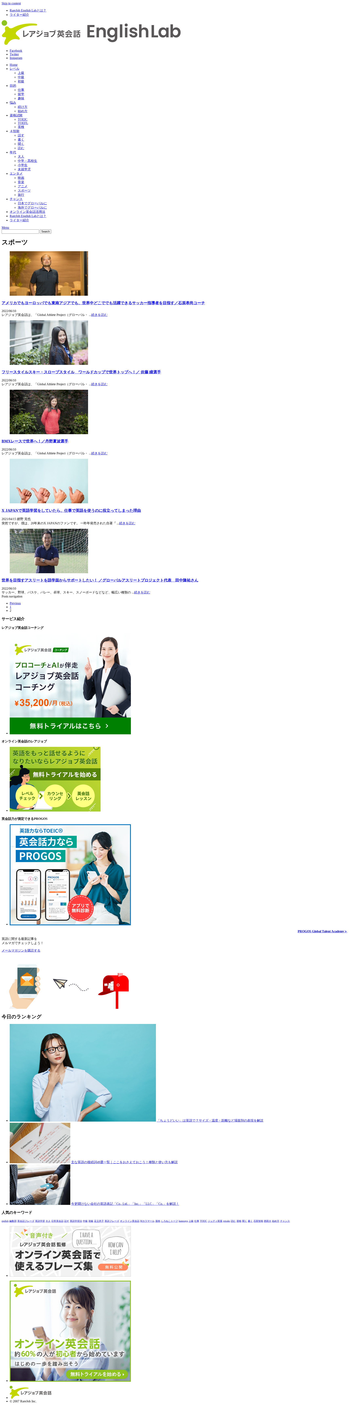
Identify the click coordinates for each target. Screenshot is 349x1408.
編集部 (13, 1221)
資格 (239, 1221)
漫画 (157, 1221)
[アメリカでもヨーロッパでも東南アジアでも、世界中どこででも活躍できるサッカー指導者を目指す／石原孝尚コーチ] (49, 294)
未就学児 (24, 169)
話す (21, 135)
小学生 (22, 165)
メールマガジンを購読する (21, 950)
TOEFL (23, 123)
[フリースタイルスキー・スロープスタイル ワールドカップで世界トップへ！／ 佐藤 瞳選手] (49, 363)
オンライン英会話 (129, 1221)
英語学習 (40, 1221)
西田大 (267, 1221)
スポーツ (24, 190)
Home (14, 64)
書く (21, 139)
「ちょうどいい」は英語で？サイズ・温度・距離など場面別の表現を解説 (210, 1120)
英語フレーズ (112, 1221)
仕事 (21, 90)
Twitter (14, 54)
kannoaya (183, 1221)
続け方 (22, 107)
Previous (15, 603)
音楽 (21, 182)
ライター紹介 (19, 14)
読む (21, 148)
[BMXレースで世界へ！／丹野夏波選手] (49, 433)
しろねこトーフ (169, 1221)
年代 (13, 152)
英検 (21, 127)
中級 (21, 77)
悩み (13, 102)
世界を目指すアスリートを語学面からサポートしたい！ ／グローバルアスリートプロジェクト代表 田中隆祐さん (100, 580)
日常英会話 (57, 1221)
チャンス (16, 199)
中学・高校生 (27, 161)
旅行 (21, 194)
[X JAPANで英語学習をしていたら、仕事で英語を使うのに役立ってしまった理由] (49, 502)
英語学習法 (76, 1221)
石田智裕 (258, 1221)
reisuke (226, 1221)
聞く (21, 144)
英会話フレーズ (25, 1221)
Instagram (16, 58)
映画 (21, 177)
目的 (13, 85)
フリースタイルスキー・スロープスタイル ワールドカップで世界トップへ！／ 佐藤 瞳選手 (81, 372)
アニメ (22, 186)
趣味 (21, 98)
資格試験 (16, 115)
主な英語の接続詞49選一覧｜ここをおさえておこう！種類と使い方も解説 (124, 1162)
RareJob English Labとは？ (28, 10)
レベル (14, 68)
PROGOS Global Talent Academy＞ (322, 931)
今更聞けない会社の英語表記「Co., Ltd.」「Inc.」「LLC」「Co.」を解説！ (125, 1203)
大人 (21, 156)
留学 (21, 94)
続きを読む (99, 315)
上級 (21, 73)
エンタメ (16, 173)
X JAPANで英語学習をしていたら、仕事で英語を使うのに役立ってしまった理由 (71, 510)
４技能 (14, 131)
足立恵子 (99, 1221)
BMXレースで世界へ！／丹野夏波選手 (35, 441)
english (5, 1221)
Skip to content (11, 3)
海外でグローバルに (32, 207)
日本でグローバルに (32, 203)
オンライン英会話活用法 (27, 211)
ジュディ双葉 (215, 1221)
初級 (21, 81)
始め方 (22, 111)
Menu (5, 227)
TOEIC (22, 119)
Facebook (16, 50)
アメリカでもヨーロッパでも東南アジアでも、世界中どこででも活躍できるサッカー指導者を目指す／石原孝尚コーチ (103, 303)
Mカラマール (147, 1221)
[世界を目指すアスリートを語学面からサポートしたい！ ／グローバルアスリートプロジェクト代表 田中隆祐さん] (49, 572)
